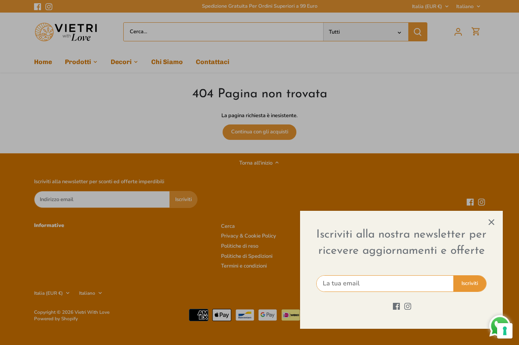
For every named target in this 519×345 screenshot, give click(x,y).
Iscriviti (469, 283)
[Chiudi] (491, 222)
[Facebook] (396, 306)
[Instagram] (407, 306)
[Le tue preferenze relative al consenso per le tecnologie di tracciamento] (505, 331)
